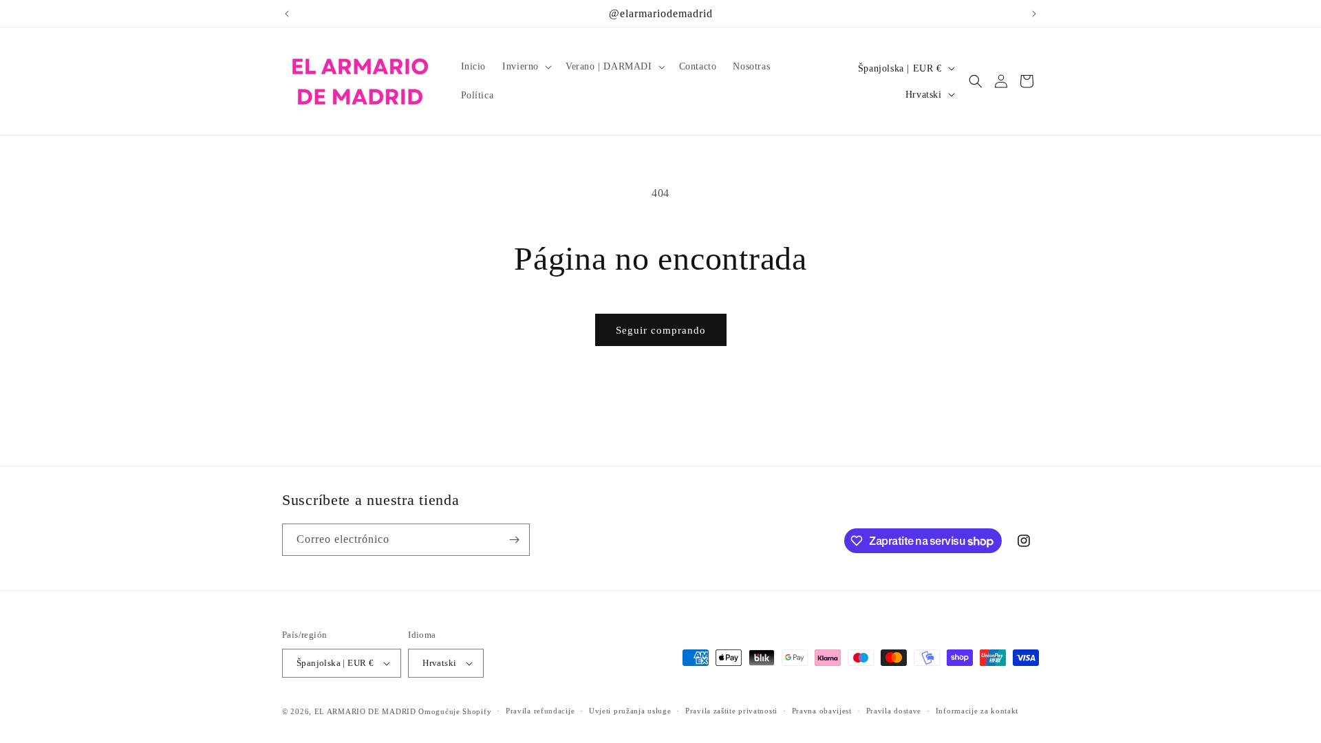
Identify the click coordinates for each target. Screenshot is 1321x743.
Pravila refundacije (540, 711)
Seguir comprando (661, 330)
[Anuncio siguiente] (1034, 14)
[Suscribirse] (514, 540)
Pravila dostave (894, 711)
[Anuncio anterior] (287, 14)
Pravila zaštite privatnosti (731, 711)
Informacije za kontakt (977, 711)
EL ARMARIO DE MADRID (366, 711)
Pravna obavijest (822, 711)
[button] (525, 66)
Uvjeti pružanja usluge (630, 711)
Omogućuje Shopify (454, 711)
